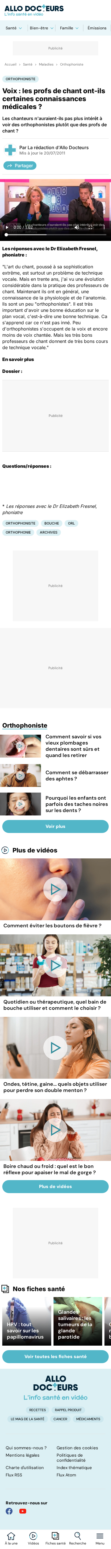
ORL (71, 523)
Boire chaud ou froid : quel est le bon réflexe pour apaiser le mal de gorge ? (49, 1169)
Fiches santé (56, 1543)
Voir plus (55, 826)
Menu (100, 1543)
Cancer (60, 1419)
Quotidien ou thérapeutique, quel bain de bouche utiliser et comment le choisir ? (54, 1004)
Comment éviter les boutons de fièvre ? (52, 925)
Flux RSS (14, 1475)
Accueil (11, 64)
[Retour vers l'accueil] (55, 10)
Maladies (46, 64)
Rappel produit (68, 1410)
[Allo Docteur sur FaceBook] (9, 1511)
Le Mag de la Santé (27, 1419)
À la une (11, 1543)
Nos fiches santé (39, 1289)
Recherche (77, 1543)
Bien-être (39, 28)
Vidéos (33, 1543)
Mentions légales (23, 1455)
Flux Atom (66, 1475)
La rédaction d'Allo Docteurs (58, 147)
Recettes (37, 1410)
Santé (11, 28)
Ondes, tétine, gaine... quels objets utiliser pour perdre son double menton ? (55, 1087)
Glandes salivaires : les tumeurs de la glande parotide (75, 1324)
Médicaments (88, 1419)
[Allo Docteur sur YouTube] (22, 1511)
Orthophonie (18, 532)
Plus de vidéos (35, 850)
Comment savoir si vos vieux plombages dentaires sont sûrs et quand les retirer (73, 746)
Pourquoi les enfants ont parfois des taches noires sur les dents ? (77, 804)
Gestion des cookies (77, 1448)
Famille (66, 28)
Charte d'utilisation (25, 1467)
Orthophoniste (71, 64)
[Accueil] (55, 1388)
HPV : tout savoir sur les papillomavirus (25, 1330)
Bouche (51, 523)
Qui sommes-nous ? (26, 1448)
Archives (48, 532)
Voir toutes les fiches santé (55, 1356)
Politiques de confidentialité (71, 1457)
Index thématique (74, 1467)
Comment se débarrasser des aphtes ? (77, 775)
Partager (24, 165)
